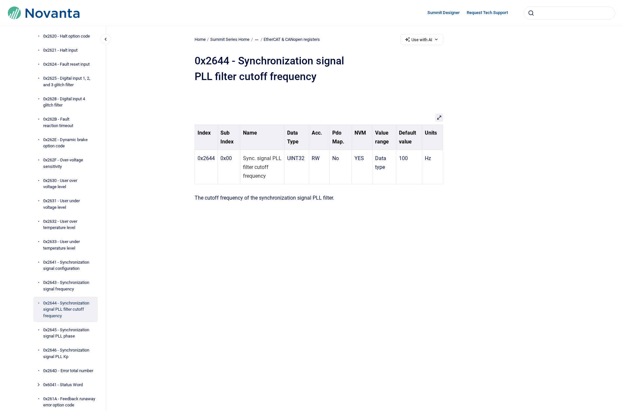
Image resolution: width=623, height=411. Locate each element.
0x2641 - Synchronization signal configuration (66, 265)
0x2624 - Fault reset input (66, 64)
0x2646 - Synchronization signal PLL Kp (66, 353)
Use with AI (421, 39)
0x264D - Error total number (68, 370)
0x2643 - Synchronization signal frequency (66, 285)
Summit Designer (443, 12)
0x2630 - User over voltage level (60, 183)
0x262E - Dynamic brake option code (65, 143)
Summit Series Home (230, 39)
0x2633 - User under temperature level (61, 245)
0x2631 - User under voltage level (61, 204)
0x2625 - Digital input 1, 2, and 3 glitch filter (66, 81)
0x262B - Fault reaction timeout (58, 122)
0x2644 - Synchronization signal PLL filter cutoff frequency (66, 309)
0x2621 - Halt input (60, 50)
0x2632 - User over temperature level (60, 224)
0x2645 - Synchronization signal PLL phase (66, 333)
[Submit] (531, 13)
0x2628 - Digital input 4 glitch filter (64, 102)
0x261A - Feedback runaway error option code (69, 402)
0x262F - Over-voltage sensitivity (63, 163)
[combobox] (569, 13)
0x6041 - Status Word (63, 384)
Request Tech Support (487, 12)
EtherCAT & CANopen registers (292, 39)
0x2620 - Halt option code (66, 36)
